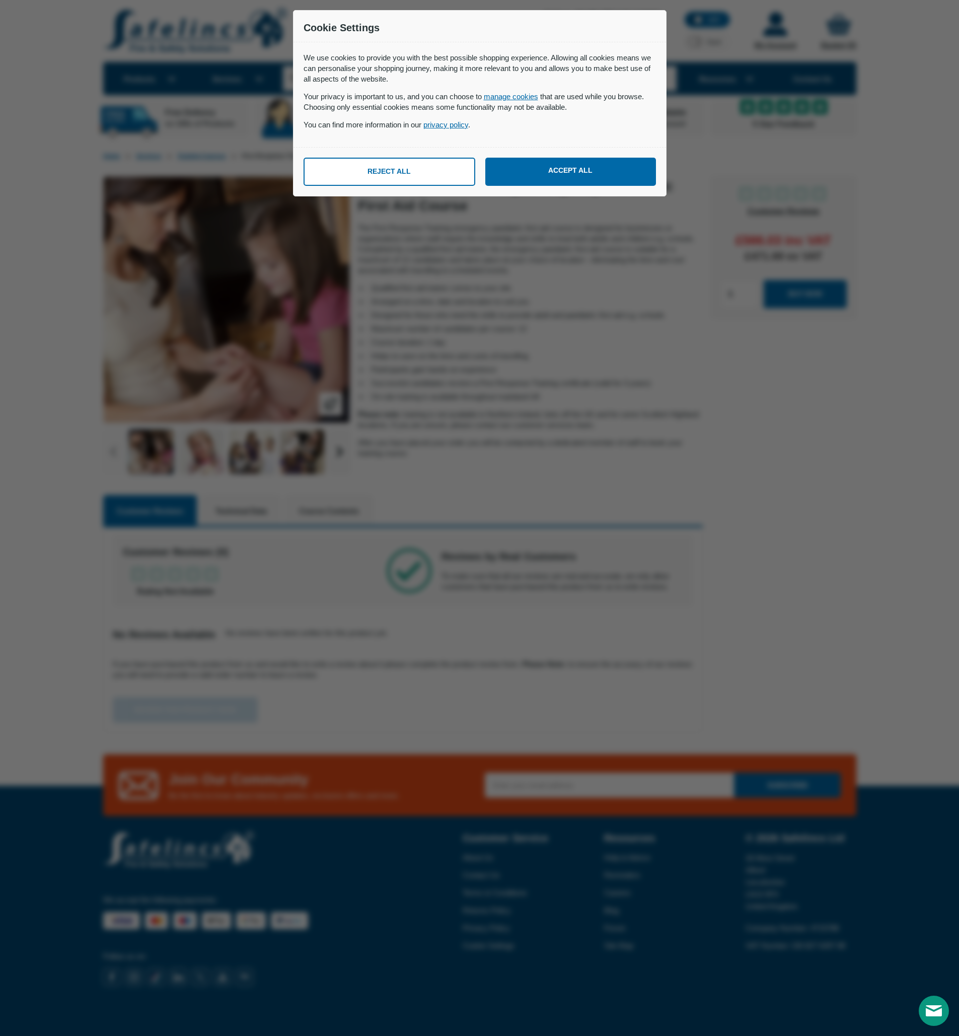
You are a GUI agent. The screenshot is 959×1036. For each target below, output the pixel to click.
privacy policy (445, 124)
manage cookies (511, 96)
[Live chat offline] (934, 1011)
